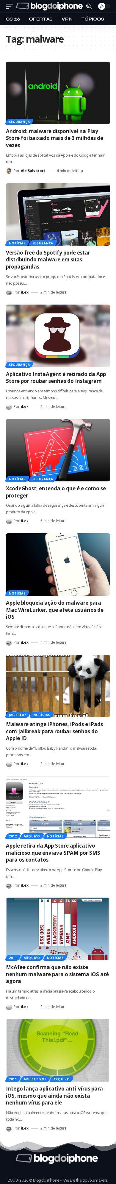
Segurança (19, 122)
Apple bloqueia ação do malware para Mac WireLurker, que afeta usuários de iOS (55, 609)
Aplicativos (35, 1079)
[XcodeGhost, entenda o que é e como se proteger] (58, 450)
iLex (25, 292)
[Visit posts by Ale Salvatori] (9, 171)
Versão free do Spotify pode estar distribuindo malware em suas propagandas (48, 259)
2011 (13, 958)
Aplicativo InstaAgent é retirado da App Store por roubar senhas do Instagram (56, 378)
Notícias (17, 243)
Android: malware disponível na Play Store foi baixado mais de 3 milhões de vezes (54, 138)
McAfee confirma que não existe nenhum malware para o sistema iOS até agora (57, 974)
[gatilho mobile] (11, 6)
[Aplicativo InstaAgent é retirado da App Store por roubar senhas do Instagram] (58, 336)
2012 (13, 836)
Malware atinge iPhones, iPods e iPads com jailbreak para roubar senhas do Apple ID (54, 731)
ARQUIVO (32, 836)
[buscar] (89, 6)
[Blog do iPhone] (50, 6)
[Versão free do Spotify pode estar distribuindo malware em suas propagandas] (58, 214)
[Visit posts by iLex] (9, 292)
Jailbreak (17, 715)
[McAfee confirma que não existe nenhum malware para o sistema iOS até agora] (58, 929)
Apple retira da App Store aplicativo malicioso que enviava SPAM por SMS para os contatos (53, 852)
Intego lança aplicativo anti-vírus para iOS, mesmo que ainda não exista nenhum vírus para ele (54, 1095)
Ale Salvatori (33, 170)
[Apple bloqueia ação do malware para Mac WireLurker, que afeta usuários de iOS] (58, 564)
